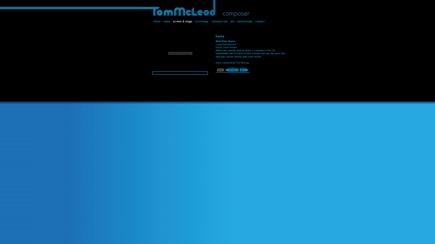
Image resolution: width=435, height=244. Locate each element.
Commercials (219, 21)
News (166, 21)
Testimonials (245, 21)
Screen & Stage (182, 21)
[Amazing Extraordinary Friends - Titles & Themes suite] (232, 71)
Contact (260, 21)
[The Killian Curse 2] (244, 71)
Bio (232, 21)
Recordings (201, 21)
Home (157, 21)
